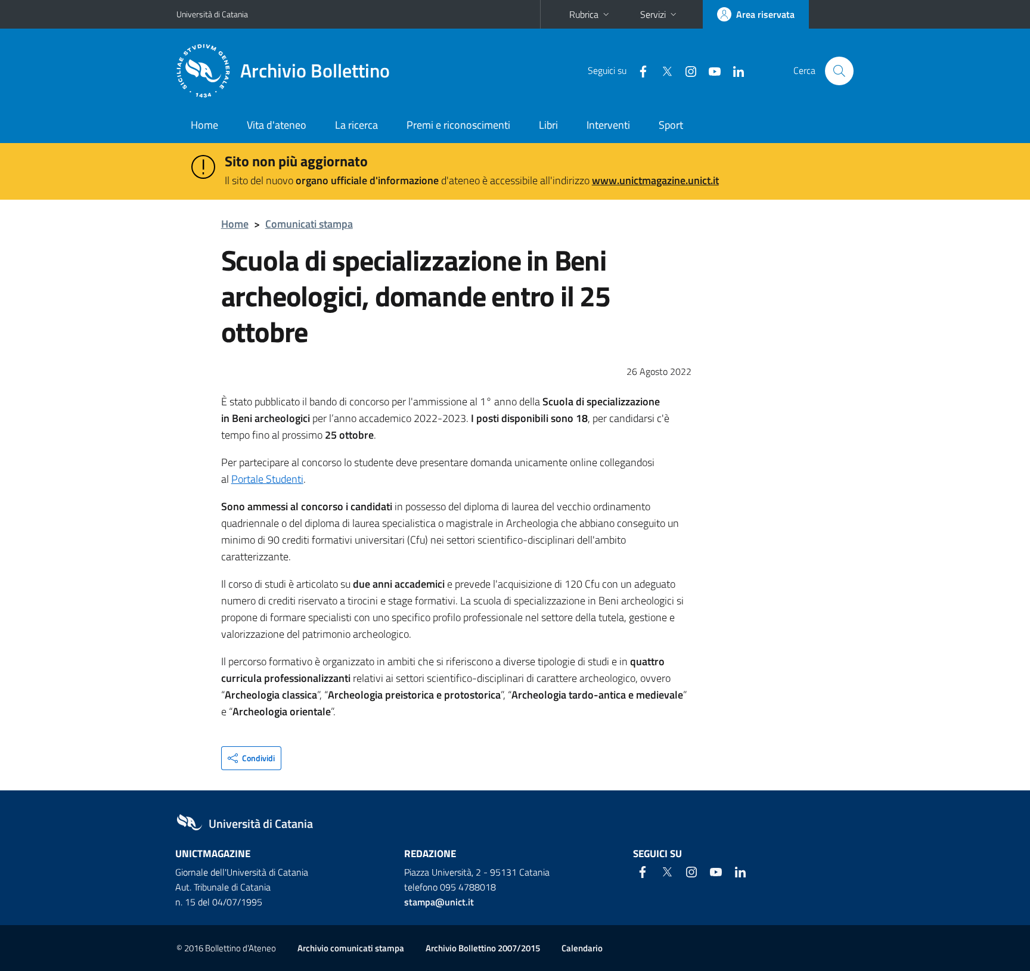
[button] (251, 758)
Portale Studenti (267, 479)
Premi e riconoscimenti (458, 125)
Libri (548, 125)
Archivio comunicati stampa (350, 948)
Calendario (582, 948)
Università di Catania (212, 14)
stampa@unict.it (439, 902)
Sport (671, 125)
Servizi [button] (653, 14)
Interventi (608, 125)
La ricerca (356, 125)
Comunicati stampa (309, 224)
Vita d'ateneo (276, 125)
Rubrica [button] (583, 14)
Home (204, 125)
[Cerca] (839, 71)
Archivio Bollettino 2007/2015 (483, 948)
